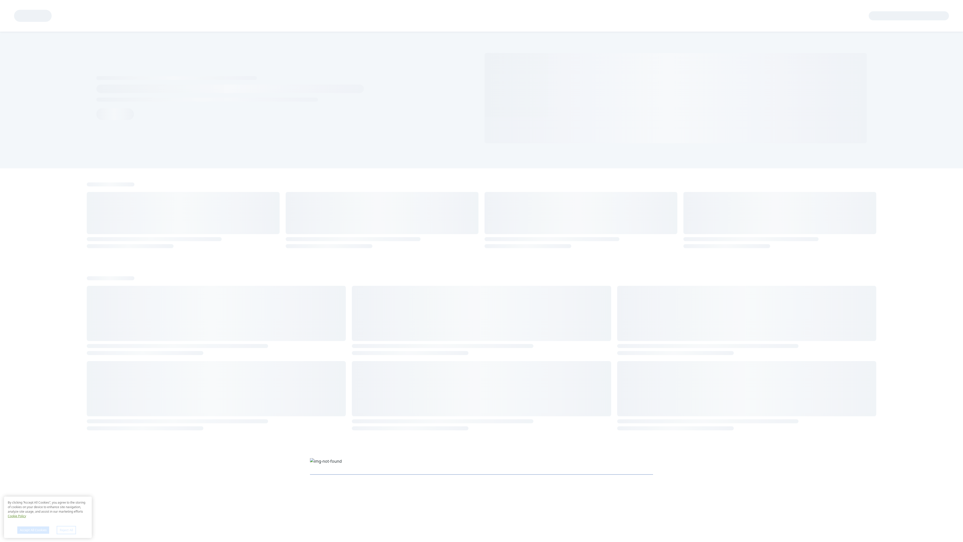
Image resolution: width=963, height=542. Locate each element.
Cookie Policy (17, 516)
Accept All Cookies (33, 530)
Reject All (66, 530)
